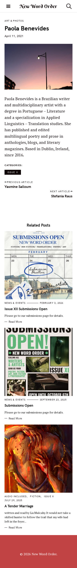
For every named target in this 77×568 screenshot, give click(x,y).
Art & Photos (14, 20)
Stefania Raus (61, 196)
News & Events (15, 302)
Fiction (35, 496)
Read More (15, 321)
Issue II (12, 172)
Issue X (49, 496)
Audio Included (16, 496)
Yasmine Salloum (18, 186)
